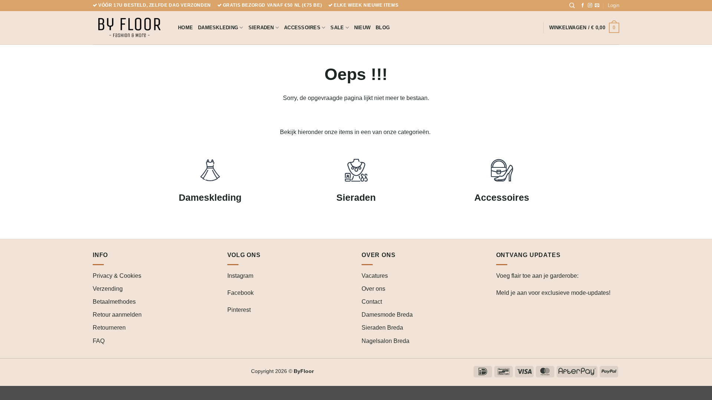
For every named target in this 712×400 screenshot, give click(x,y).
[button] (613, 5)
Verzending (108, 289)
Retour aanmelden (117, 314)
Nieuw (362, 27)
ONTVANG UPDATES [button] (528, 255)
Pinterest (239, 310)
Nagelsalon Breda (385, 341)
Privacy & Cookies (117, 276)
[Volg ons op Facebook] (582, 5)
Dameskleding (218, 27)
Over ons (373, 289)
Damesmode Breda (387, 314)
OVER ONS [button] (378, 255)
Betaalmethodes (114, 302)
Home (185, 27)
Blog (383, 27)
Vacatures (375, 276)
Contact (372, 302)
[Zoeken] (572, 5)
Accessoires (302, 27)
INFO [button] (100, 255)
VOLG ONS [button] (244, 255)
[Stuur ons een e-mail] (597, 5)
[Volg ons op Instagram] (590, 5)
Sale (337, 27)
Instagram (240, 276)
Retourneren (109, 327)
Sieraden (261, 27)
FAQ (99, 341)
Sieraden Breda (382, 327)
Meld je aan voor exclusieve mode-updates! (553, 293)
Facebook (240, 293)
